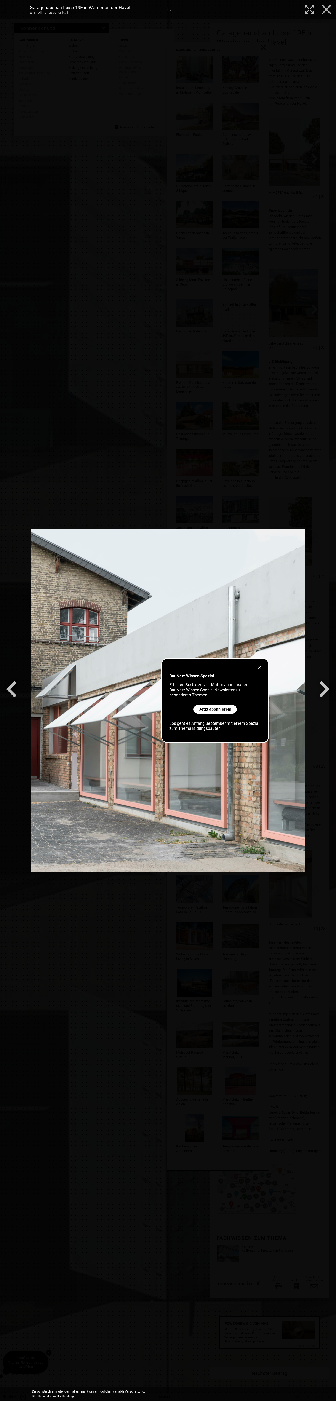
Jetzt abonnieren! (215, 709)
